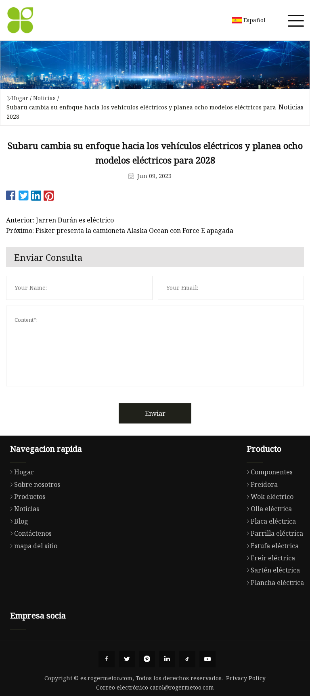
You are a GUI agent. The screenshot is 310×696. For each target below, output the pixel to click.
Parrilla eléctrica (277, 533)
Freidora (264, 484)
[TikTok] (187, 659)
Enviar (155, 413)
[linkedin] (167, 659)
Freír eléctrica (273, 557)
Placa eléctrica (273, 521)
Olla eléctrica (271, 508)
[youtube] (207, 659)
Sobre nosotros (37, 484)
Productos (29, 496)
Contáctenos (33, 533)
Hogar (19, 98)
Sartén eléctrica (275, 570)
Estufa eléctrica (275, 545)
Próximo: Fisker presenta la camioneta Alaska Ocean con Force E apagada (119, 230)
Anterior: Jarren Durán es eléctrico (60, 220)
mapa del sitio (35, 545)
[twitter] (127, 659)
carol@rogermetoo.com (182, 687)
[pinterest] (147, 659)
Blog (21, 521)
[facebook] (106, 659)
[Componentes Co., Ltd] (20, 20)
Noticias (44, 98)
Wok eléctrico (272, 496)
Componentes (272, 471)
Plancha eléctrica (277, 582)
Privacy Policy (246, 678)
